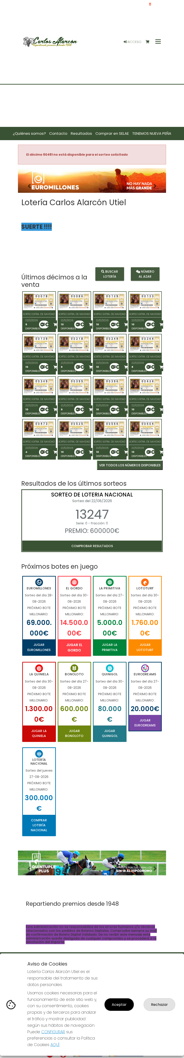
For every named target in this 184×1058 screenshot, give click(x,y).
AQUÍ (54, 1044)
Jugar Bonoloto (74, 733)
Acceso (134, 42)
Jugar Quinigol (110, 733)
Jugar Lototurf (145, 647)
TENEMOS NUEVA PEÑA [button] (151, 133)
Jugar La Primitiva (110, 647)
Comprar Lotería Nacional (39, 825)
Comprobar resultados (92, 546)
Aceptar (119, 1004)
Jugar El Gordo (74, 647)
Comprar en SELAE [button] (112, 133)
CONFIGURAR (53, 1032)
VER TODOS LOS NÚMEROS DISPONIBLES (129, 465)
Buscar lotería (110, 274)
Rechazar (159, 1004)
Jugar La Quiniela (39, 733)
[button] (29, 186)
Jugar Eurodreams (145, 723)
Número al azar (146, 274)
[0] (149, 42)
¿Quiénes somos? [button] (29, 133)
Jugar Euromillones (38, 647)
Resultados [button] (81, 133)
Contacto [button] (58, 133)
